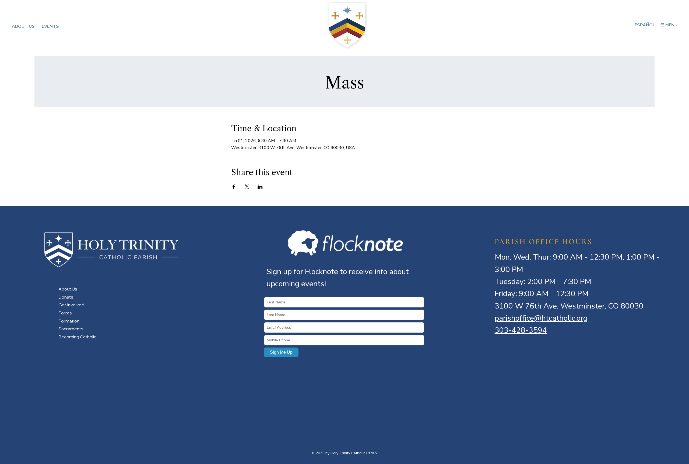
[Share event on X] (246, 187)
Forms (65, 313)
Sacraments (70, 328)
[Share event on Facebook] (233, 187)
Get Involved (71, 304)
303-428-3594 (521, 330)
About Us (67, 289)
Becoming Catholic (77, 336)
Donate (65, 297)
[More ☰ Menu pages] (680, 25)
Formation (68, 321)
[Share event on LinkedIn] (260, 187)
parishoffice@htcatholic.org (541, 318)
